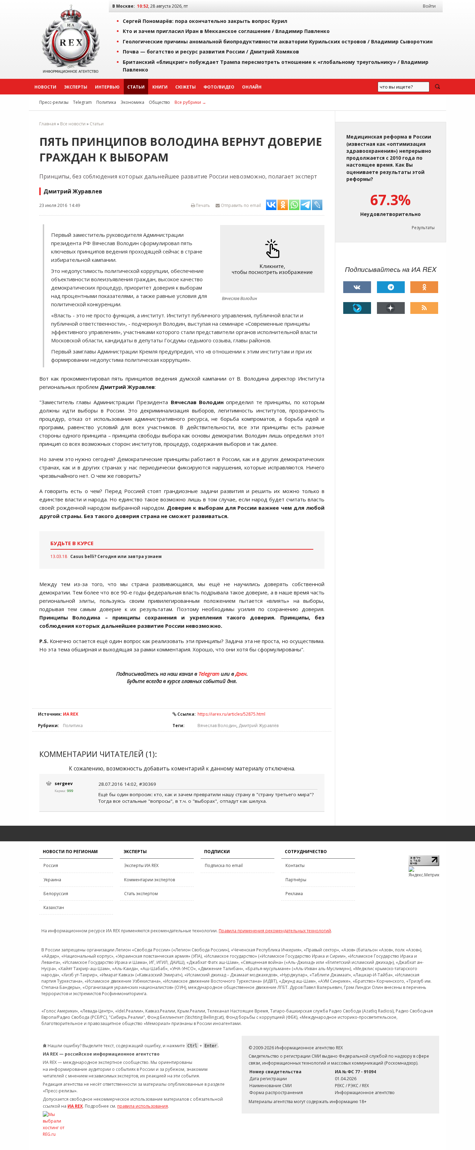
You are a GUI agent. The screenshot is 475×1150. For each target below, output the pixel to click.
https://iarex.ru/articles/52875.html (231, 714)
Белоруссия (55, 894)
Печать (202, 205)
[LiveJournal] (357, 308)
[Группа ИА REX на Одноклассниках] (424, 287)
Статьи (136, 87)
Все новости (73, 124)
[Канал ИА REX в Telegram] (391, 287)
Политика (106, 102)
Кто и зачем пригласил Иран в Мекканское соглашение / (226, 31)
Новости (45, 87)
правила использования (142, 1106)
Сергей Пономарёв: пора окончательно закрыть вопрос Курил (205, 21)
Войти (429, 6)
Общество (159, 102)
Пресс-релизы (54, 102)
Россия (50, 865)
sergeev (64, 783)
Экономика (132, 102)
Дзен (241, 673)
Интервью (107, 87)
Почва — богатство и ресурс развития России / (211, 51)
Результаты (423, 228)
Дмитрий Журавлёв (259, 725)
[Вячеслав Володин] (274, 259)
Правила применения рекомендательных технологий (275, 931)
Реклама (294, 894)
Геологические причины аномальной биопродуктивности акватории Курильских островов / (278, 41)
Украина (52, 880)
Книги (160, 87)
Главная (47, 124)
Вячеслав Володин (217, 725)
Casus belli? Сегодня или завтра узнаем (116, 556)
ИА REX (70, 714)
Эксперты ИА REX (141, 865)
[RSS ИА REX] (424, 308)
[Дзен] (391, 308)
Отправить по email (240, 205)
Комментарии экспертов (149, 880)
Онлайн (251, 87)
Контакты (295, 865)
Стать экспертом (141, 894)
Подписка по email (224, 865)
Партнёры (295, 880)
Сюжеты (185, 87)
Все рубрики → (190, 102)
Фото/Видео (218, 87)
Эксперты (75, 87)
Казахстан (53, 907)
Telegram (82, 102)
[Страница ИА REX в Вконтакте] (357, 287)
